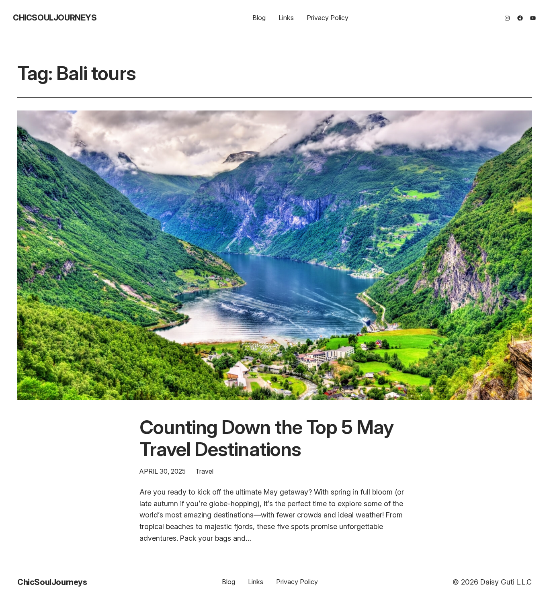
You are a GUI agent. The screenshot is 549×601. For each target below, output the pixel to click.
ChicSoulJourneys (55, 17)
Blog (259, 18)
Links (286, 18)
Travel (204, 471)
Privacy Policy (327, 18)
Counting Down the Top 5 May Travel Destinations (266, 438)
